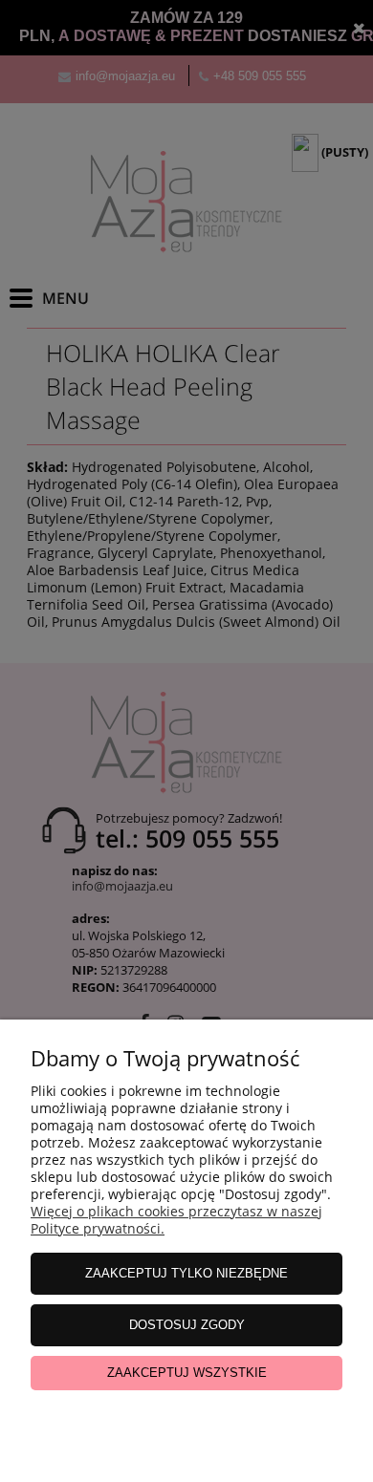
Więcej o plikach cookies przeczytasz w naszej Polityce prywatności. (176, 1219)
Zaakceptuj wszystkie (187, 1372)
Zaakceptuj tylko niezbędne (186, 1273)
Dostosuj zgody (187, 1325)
